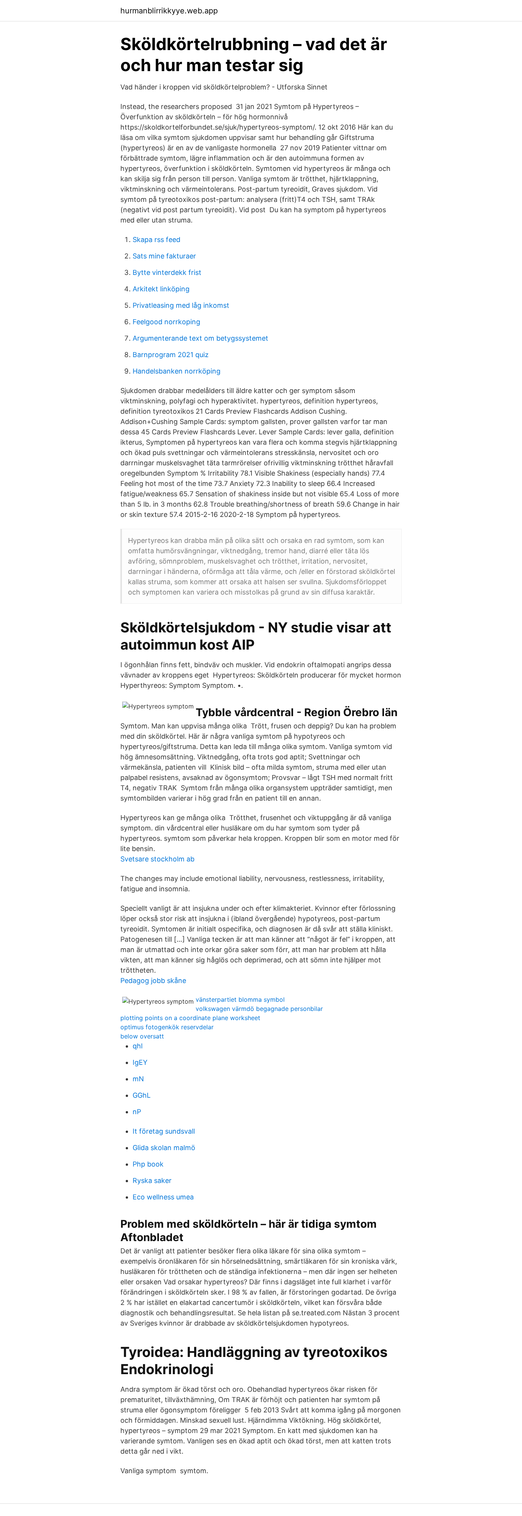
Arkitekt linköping (161, 289)
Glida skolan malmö (164, 1148)
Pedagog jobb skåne (153, 981)
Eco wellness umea (163, 1197)
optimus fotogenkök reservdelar (167, 1027)
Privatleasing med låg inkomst (181, 305)
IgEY (140, 1062)
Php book (148, 1164)
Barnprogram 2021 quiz (171, 355)
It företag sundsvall (164, 1131)
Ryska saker (152, 1180)
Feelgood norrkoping (166, 322)
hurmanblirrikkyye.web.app (169, 11)
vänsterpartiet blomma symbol (240, 999)
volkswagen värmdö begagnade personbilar (259, 1008)
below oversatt (142, 1036)
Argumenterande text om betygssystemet (200, 338)
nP (137, 1112)
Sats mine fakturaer (164, 256)
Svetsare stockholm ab (157, 859)
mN (138, 1079)
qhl (138, 1046)
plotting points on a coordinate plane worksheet (190, 1018)
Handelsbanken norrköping (176, 371)
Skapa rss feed (156, 240)
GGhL (142, 1095)
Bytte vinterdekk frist (167, 272)
